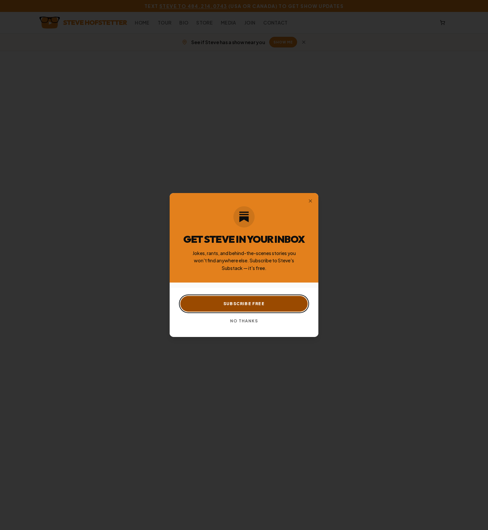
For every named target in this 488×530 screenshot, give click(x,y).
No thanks (244, 320)
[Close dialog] (310, 201)
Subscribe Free (244, 303)
